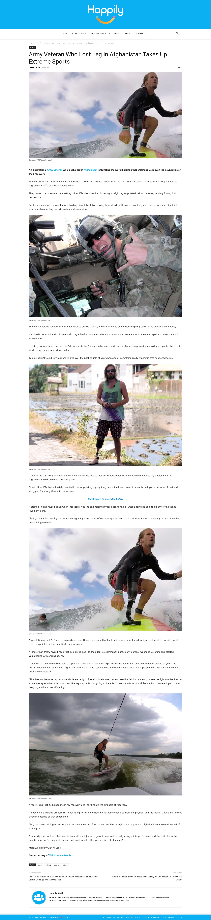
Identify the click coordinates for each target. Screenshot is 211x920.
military (48, 865)
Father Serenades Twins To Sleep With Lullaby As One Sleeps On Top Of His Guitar (146, 878)
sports (56, 865)
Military (55, 43)
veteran (58, 169)
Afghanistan (90, 169)
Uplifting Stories (43, 43)
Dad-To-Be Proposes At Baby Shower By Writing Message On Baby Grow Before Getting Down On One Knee (63, 878)
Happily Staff (34, 67)
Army (50, 169)
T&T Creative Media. (60, 855)
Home (31, 43)
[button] (177, 34)
